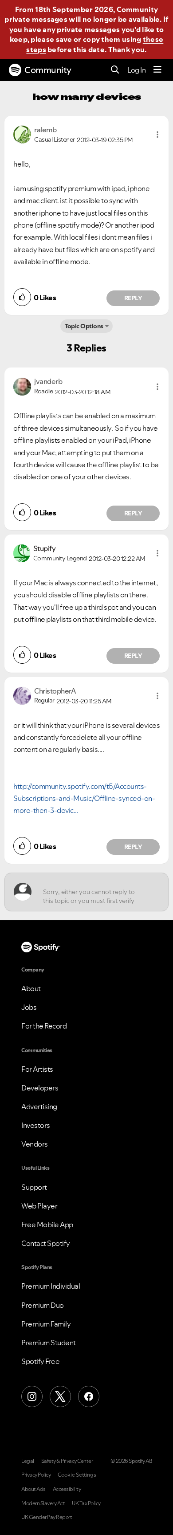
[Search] (115, 70)
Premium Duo (42, 1305)
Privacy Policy (36, 1474)
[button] (157, 134)
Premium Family (46, 1324)
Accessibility (67, 1489)
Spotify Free (40, 1361)
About (31, 988)
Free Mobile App (47, 1224)
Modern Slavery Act (43, 1503)
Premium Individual (50, 1286)
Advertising (39, 1106)
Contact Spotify (45, 1243)
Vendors (34, 1144)
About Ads (33, 1489)
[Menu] (157, 70)
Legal (27, 1461)
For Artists (37, 1069)
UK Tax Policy (86, 1503)
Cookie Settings (77, 1474)
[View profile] (22, 134)
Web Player (39, 1206)
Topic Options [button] (84, 326)
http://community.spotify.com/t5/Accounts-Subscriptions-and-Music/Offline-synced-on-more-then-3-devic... (84, 798)
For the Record (44, 1026)
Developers (39, 1088)
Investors (35, 1125)
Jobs (28, 1007)
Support (34, 1187)
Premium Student (48, 1342)
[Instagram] (32, 1396)
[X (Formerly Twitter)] (60, 1396)
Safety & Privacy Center (67, 1461)
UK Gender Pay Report (46, 1517)
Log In (136, 70)
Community (47, 70)
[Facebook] (88, 1396)
